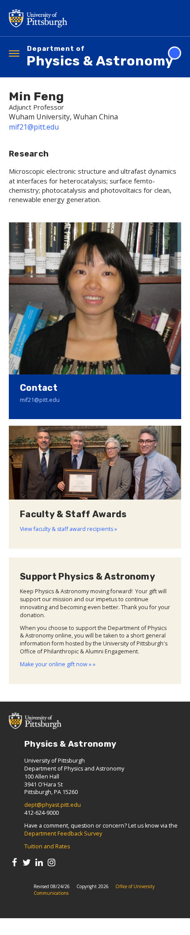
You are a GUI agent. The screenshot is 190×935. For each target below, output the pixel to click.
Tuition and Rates (47, 846)
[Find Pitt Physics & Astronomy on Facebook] (14, 862)
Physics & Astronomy (100, 57)
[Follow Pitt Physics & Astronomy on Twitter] (26, 862)
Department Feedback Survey (63, 833)
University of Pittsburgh (73, 18)
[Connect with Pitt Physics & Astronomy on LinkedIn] (39, 862)
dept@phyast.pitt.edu (52, 805)
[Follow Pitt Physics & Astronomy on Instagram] (51, 862)
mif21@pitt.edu (34, 127)
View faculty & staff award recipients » (68, 529)
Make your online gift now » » (57, 664)
